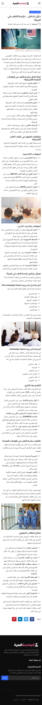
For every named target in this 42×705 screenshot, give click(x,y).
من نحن (16, 699)
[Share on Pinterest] (14, 619)
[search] (2, 3)
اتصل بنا (23, 699)
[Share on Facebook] (32, 619)
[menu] (39, 3)
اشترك (5, 678)
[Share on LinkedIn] (20, 619)
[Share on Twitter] (26, 619)
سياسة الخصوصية (33, 699)
